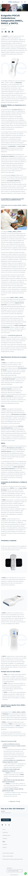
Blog (4, 841)
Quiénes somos (6, 835)
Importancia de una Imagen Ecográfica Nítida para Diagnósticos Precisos (12, 199)
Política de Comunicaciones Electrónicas (13, 859)
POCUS (13, 175)
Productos (5, 832)
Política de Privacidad (8, 853)
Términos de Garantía (8, 856)
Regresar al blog (15, 801)
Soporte (5, 847)
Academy (5, 838)
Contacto (5, 844)
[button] (2, 2)
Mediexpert (15, 874)
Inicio (4, 829)
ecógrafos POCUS (17, 109)
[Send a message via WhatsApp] (25, 873)
